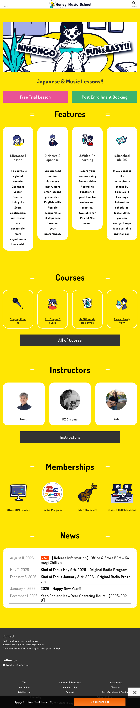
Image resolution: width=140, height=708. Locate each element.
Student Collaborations (122, 510)
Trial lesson (24, 692)
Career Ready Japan (122, 320)
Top (24, 682)
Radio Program (53, 510)
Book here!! (98, 701)
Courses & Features (70, 682)
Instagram (23, 665)
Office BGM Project (18, 510)
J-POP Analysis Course (87, 320)
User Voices (24, 687)
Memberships (70, 687)
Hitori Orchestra (87, 510)
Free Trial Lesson (35, 97)
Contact (70, 692)
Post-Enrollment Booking (116, 692)
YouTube (9, 665)
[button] (129, 572)
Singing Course (18, 320)
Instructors (116, 682)
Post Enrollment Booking (105, 97)
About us (116, 687)
